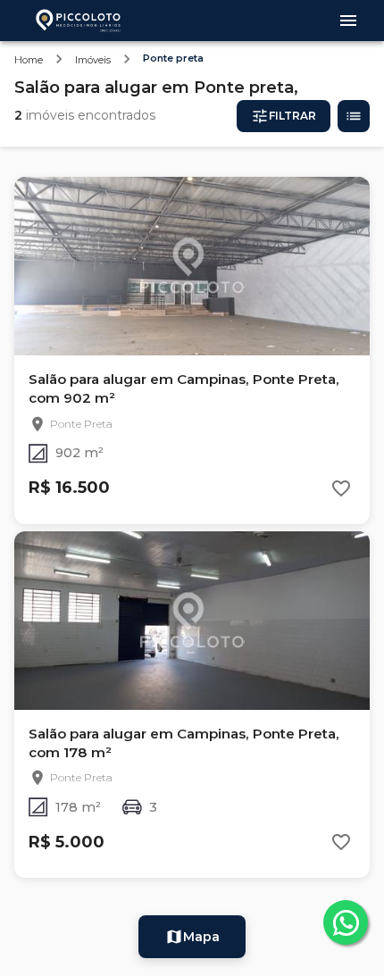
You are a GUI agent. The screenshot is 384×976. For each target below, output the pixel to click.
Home (28, 60)
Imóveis (93, 60)
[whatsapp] (345, 922)
